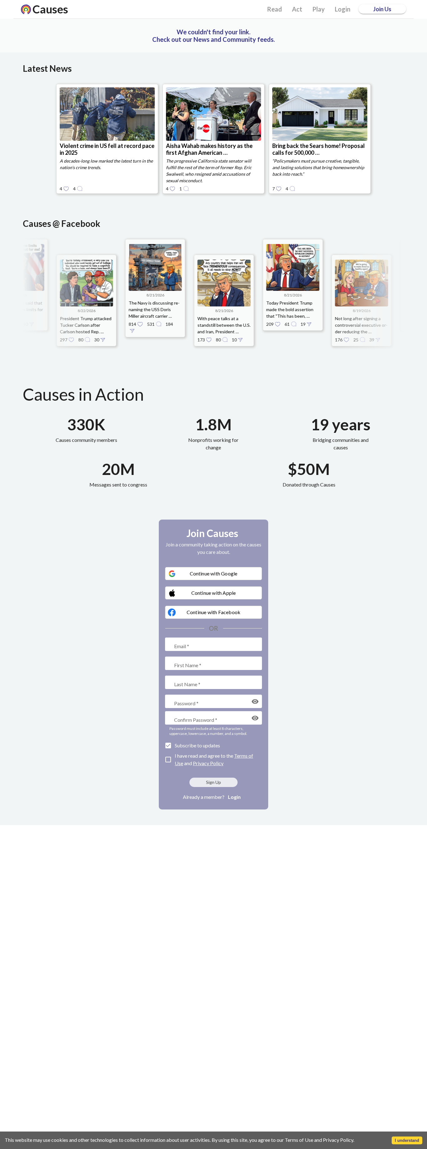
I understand (407, 1140)
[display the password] (255, 701)
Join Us (382, 9)
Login (234, 797)
